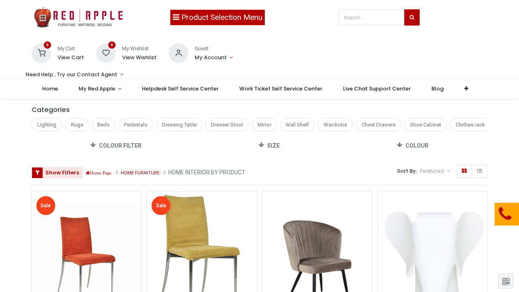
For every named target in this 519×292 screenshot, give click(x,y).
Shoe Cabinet (425, 125)
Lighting (46, 125)
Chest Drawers (379, 125)
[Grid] (464, 171)
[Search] (412, 17)
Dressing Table (179, 125)
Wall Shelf (297, 125)
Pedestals (135, 125)
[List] (479, 171)
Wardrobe (335, 125)
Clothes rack (470, 125)
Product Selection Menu (220, 17)
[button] (466, 89)
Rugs (77, 125)
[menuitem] (50, 89)
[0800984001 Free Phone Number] (464, 214)
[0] (41, 52)
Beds (103, 125)
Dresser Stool (227, 125)
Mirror (264, 125)
